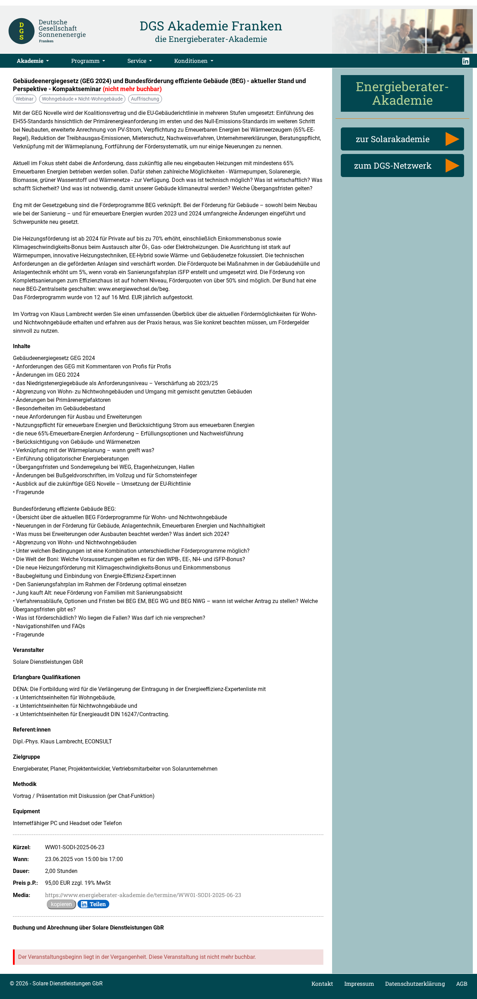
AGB (461, 983)
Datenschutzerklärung (415, 983)
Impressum (359, 983)
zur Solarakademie (393, 139)
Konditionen (191, 60)
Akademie (31, 60)
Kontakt (322, 983)
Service (137, 60)
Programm (86, 60)
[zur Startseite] (47, 30)
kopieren (61, 904)
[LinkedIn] (465, 60)
